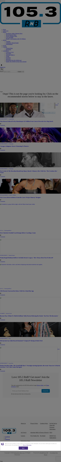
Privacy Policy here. (27, 445)
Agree (23, 448)
